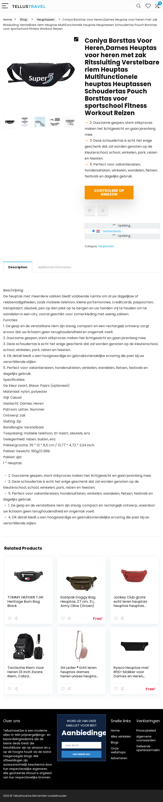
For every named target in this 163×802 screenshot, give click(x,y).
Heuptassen (46, 19)
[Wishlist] (148, 6)
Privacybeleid (146, 730)
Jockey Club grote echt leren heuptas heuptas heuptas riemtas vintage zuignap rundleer (130, 606)
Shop (23, 19)
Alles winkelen (121, 736)
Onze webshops (118, 750)
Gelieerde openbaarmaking (149, 748)
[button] (76, 39)
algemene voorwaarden (146, 738)
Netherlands (112, 231)
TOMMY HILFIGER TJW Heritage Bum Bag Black (25, 601)
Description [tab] (17, 267)
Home (7, 19)
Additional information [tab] (54, 267)
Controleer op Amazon (109, 192)
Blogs (114, 742)
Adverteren (119, 758)
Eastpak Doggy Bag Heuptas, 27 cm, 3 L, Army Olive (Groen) (78, 601)
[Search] (138, 6)
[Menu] (5, 6)
